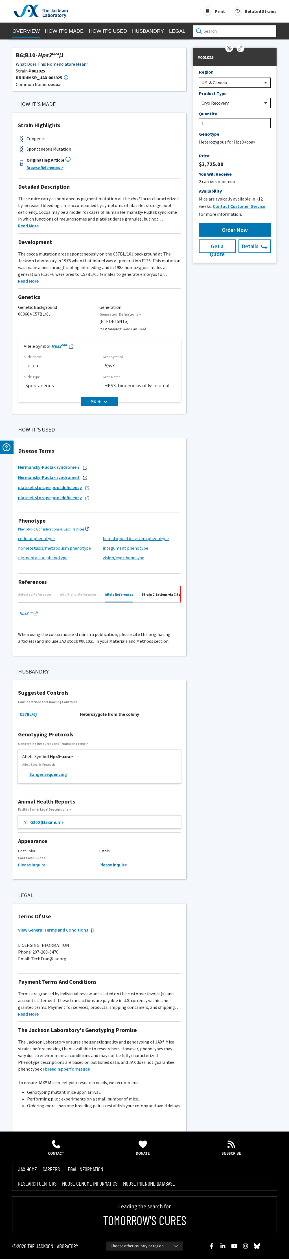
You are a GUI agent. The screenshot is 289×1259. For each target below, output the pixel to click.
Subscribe (231, 1153)
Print (220, 11)
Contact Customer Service (239, 206)
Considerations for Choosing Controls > (48, 702)
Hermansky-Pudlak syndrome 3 (49, 467)
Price (204, 156)
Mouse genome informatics (89, 1183)
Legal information (84, 1169)
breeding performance (67, 1069)
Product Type (213, 93)
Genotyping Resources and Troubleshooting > (53, 743)
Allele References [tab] (119, 594)
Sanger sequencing (48, 774)
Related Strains (261, 11)
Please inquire (31, 865)
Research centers (37, 1183)
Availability (210, 191)
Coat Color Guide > (32, 858)
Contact (56, 1153)
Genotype (209, 134)
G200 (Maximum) (46, 822)
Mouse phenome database (149, 1183)
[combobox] (144, 1246)
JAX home (27, 1169)
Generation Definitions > (120, 314)
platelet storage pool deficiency (50, 487)
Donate (143, 1153)
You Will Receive (215, 174)
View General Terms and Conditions (53, 930)
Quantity (208, 113)
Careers (51, 1169)
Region (206, 72)
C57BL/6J (28, 714)
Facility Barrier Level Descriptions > (44, 809)
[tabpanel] (99, 613)
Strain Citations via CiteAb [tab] (163, 594)
